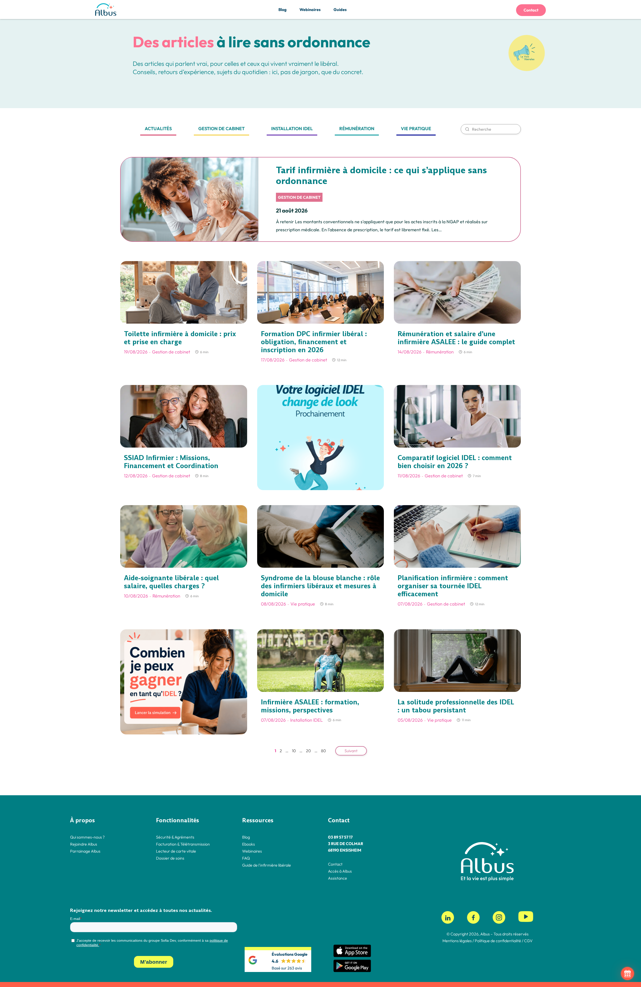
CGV (528, 940)
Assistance (337, 878)
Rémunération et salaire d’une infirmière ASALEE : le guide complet (456, 337)
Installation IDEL (292, 128)
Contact (531, 10)
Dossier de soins (170, 858)
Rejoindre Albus (83, 844)
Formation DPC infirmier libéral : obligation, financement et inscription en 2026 (314, 341)
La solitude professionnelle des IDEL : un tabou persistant (456, 706)
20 (308, 750)
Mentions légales (457, 940)
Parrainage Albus (85, 851)
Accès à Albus (340, 871)
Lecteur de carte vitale (176, 851)
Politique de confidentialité (497, 940)
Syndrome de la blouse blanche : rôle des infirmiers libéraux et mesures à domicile (320, 586)
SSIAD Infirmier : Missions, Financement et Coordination (171, 461)
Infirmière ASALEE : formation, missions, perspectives (310, 706)
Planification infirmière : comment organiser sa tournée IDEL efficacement (453, 586)
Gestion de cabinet (221, 128)
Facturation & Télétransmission (183, 844)
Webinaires (309, 9)
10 (294, 750)
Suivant (351, 750)
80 (323, 750)
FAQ (246, 858)
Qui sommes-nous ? (87, 837)
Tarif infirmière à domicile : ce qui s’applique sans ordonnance (381, 175)
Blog (282, 9)
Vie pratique (416, 128)
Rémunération (356, 128)
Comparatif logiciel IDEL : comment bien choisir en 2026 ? (455, 461)
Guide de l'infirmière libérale (266, 865)
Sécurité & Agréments (175, 837)
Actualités (158, 128)
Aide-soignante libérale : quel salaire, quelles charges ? (171, 581)
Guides (340, 9)
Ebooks (248, 844)
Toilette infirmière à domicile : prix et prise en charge (180, 337)
